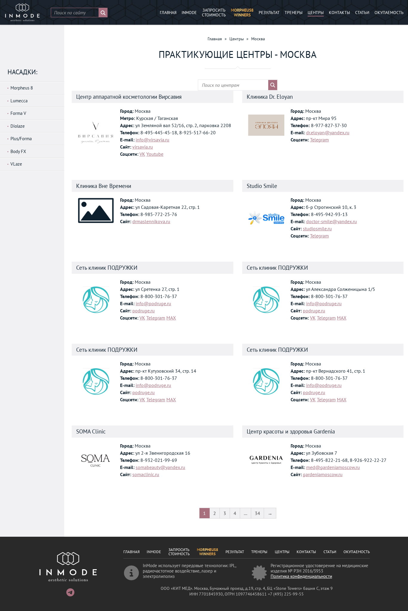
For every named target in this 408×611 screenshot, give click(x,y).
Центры (316, 12)
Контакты (339, 12)
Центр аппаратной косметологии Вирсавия (129, 96)
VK (142, 154)
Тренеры (294, 12)
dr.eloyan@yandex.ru (327, 132)
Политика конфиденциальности (301, 576)
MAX (171, 318)
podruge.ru (143, 311)
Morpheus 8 (21, 88)
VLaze (16, 164)
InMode (189, 12)
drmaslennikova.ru (151, 221)
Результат (269, 12)
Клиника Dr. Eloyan (270, 96)
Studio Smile (262, 185)
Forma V (18, 113)
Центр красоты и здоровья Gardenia (291, 431)
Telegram (319, 140)
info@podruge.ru (153, 303)
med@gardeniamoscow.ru (333, 467)
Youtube (154, 154)
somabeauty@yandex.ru (160, 467)
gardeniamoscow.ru (323, 474)
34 (257, 513)
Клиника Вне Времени (103, 185)
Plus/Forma (21, 138)
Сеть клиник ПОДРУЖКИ (106, 267)
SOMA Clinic (91, 431)
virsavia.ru (142, 147)
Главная (168, 12)
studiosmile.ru (317, 229)
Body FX (18, 151)
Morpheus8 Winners (242, 12)
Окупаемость (389, 12)
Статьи (362, 12)
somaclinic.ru (145, 474)
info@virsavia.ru (152, 140)
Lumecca (18, 101)
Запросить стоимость (214, 12)
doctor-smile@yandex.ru (331, 221)
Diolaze (17, 126)
